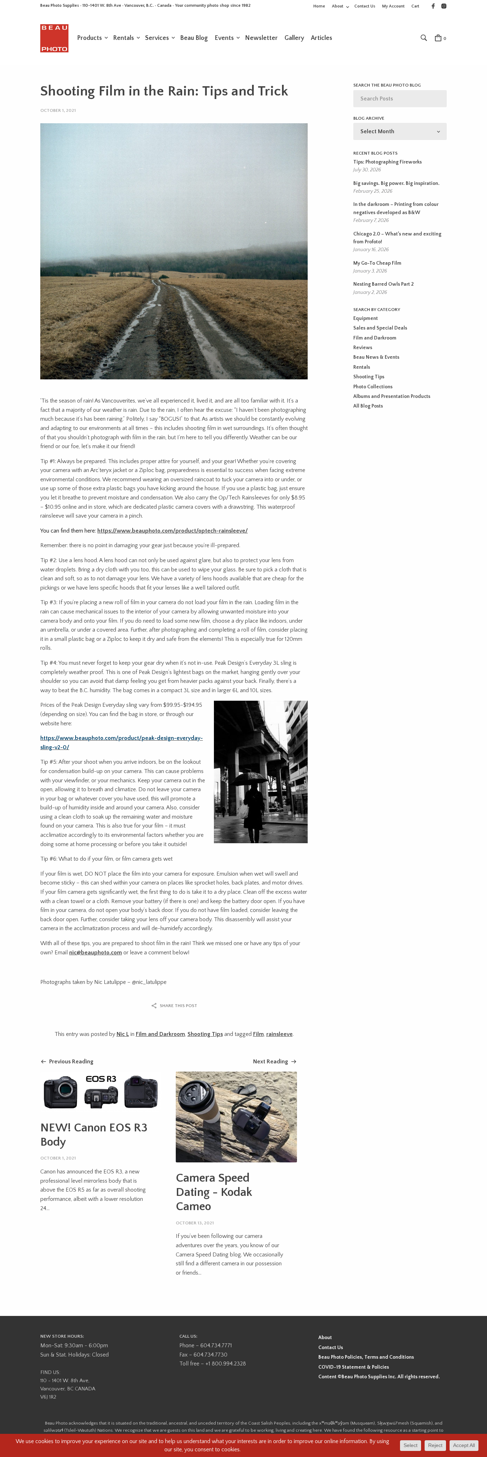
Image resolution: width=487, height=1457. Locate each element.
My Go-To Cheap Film (377, 263)
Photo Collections (373, 387)
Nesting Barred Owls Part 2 (383, 284)
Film (258, 1034)
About (337, 6)
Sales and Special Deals (380, 328)
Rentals (123, 38)
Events (224, 38)
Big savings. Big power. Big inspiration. (396, 183)
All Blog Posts (368, 406)
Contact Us (364, 6)
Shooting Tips (205, 1034)
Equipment (365, 318)
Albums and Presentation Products (391, 396)
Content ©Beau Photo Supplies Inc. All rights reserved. (379, 1377)
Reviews (362, 348)
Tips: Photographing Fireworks (387, 162)
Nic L (123, 1034)
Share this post (178, 1005)
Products (89, 38)
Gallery (294, 38)
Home (319, 6)
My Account (393, 6)
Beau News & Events (376, 357)
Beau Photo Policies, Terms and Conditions (366, 1357)
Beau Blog (194, 38)
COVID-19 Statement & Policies (353, 1367)
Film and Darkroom (160, 1034)
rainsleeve (279, 1034)
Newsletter (261, 38)
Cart (415, 6)
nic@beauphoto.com (95, 952)
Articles (321, 38)
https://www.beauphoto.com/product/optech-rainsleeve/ (172, 531)
